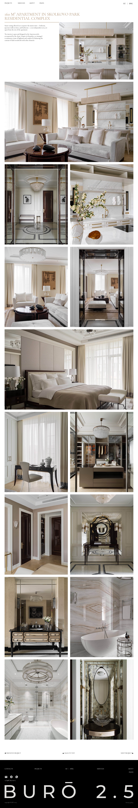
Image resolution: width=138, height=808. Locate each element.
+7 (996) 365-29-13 (10, 780)
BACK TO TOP (70, 753)
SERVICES (21, 3)
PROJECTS (8, 3)
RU (124, 3)
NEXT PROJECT (126, 753)
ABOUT (32, 3)
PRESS (41, 3)
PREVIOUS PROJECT (13, 753)
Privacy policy (129, 802)
